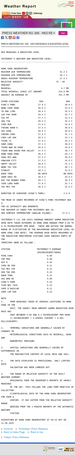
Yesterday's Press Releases (33, 428)
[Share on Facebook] (2, 37)
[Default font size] (23, 13)
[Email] (10, 37)
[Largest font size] (30, 13)
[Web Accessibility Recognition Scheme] (49, 448)
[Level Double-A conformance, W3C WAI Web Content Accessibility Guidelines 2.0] (66, 449)
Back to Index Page (14, 432)
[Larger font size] (27, 13)
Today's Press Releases (16, 437)
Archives (8, 428)
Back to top (37, 432)
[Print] (18, 37)
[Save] (14, 37)
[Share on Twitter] (6, 37)
